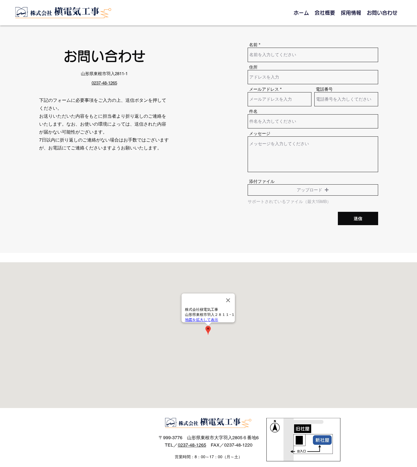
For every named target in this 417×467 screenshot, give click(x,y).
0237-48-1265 (192, 445)
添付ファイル (262, 181)
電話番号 (324, 89)
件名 (253, 111)
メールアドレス (264, 89)
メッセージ (259, 133)
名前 (253, 45)
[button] (313, 190)
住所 (253, 67)
